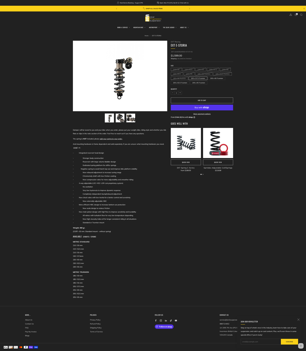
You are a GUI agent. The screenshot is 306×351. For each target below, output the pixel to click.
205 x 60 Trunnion (216, 78)
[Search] (301, 14)
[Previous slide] (77, 76)
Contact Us (29, 324)
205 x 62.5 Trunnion (180, 83)
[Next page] (233, 143)
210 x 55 (201, 69)
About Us (183, 27)
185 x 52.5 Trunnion (223, 74)
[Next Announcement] (189, 8)
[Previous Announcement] (116, 8)
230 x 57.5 (213, 69)
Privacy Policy (95, 320)
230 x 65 (189, 74)
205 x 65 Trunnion (198, 83)
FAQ (26, 328)
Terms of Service (96, 332)
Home (146, 36)
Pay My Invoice (31, 332)
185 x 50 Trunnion (204, 74)
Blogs (27, 336)
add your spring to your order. (111, 139)
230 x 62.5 (177, 74)
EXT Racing (175, 42)
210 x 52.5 (188, 69)
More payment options (202, 114)
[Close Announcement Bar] (304, 8)
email (75, 148)
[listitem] (130, 3)
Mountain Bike (138, 27)
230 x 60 (225, 69)
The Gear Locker (168, 27)
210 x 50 (176, 69)
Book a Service (122, 27)
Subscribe (289, 342)
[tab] (201, 174)
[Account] (291, 14)
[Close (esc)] (298, 319)
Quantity (174, 89)
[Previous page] (170, 143)
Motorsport (153, 27)
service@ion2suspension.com (231, 320)
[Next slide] (162, 76)
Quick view (186, 162)
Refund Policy (95, 324)
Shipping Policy (95, 328)
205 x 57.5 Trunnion (198, 78)
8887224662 (224, 324)
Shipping (174, 58)
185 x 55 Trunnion (179, 78)
